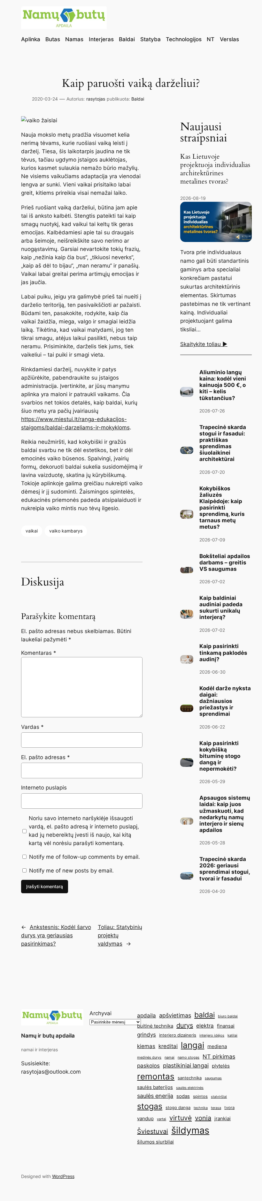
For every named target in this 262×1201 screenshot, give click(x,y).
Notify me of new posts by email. (71, 870)
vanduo (145, 1118)
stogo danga (178, 1107)
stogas (149, 1106)
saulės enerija (155, 1095)
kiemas (146, 1046)
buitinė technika (155, 1026)
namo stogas (188, 1057)
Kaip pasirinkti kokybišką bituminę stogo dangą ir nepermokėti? (219, 756)
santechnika (190, 1077)
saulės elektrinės (190, 1088)
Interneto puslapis (44, 787)
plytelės (221, 1066)
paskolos (148, 1065)
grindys (146, 1034)
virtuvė (180, 1118)
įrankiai (222, 1118)
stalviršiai (219, 1097)
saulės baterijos (155, 1087)
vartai (161, 1119)
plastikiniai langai (186, 1065)
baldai (204, 1014)
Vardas (32, 727)
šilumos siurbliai (155, 1142)
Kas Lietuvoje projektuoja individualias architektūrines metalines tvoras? (215, 169)
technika (201, 1108)
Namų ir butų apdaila (48, 1035)
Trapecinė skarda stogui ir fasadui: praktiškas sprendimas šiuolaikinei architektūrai (222, 443)
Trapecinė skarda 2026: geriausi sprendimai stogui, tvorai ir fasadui (224, 868)
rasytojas (95, 99)
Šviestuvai (152, 1131)
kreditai (168, 1046)
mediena (217, 1046)
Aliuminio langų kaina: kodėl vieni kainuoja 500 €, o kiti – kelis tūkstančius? (222, 385)
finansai (226, 1026)
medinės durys (149, 1057)
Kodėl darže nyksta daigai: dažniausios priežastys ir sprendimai (225, 701)
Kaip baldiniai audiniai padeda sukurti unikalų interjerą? (221, 607)
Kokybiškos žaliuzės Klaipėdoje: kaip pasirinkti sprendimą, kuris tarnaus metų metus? (222, 507)
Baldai (137, 99)
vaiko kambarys (65, 530)
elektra (205, 1026)
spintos (200, 1096)
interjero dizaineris (177, 1035)
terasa (216, 1108)
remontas (155, 1076)
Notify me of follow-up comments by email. (84, 857)
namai (169, 1057)
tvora (229, 1107)
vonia (203, 1118)
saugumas (213, 1078)
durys (184, 1025)
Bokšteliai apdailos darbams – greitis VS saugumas (224, 562)
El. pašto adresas (45, 757)
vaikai (32, 530)
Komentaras (38, 653)
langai (192, 1045)
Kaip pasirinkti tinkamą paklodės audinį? (223, 652)
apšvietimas (175, 1015)
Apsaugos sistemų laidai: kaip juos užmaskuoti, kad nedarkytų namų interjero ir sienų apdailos (224, 814)
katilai (232, 1035)
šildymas (190, 1130)
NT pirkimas (219, 1056)
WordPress (63, 1176)
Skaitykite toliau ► (203, 344)
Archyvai (100, 1013)
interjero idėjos (211, 1035)
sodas (183, 1096)
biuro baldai (228, 1016)
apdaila (146, 1015)
